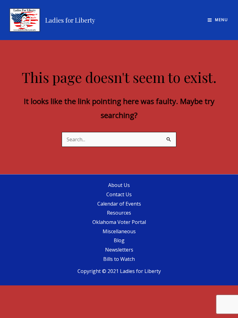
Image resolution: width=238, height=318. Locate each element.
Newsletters (119, 249)
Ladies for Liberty (70, 20)
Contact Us (119, 194)
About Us (119, 185)
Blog (119, 240)
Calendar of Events (119, 203)
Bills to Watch (119, 259)
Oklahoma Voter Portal (119, 222)
